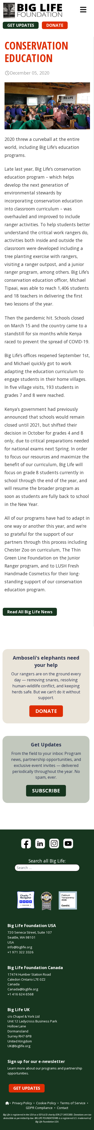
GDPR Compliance (39, 1107)
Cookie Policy (46, 1103)
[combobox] (47, 867)
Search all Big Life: (47, 861)
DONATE (54, 25)
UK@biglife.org (19, 1046)
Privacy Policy (22, 1103)
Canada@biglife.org (23, 989)
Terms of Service (72, 1103)
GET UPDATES (20, 25)
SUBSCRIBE (46, 790)
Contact (62, 1107)
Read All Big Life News (29, 612)
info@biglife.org (20, 947)
